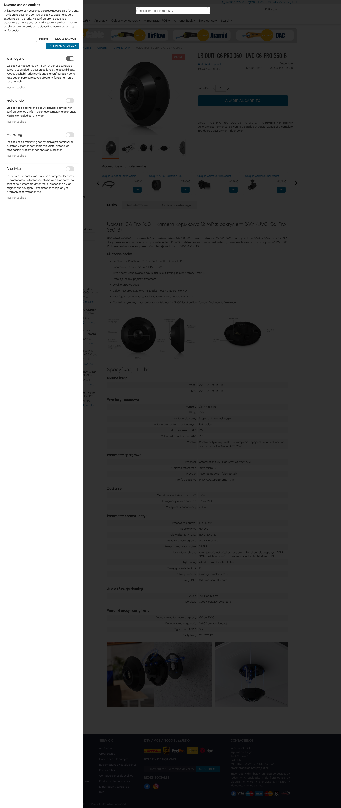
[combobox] (173, 10)
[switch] (70, 58)
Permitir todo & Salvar (57, 39)
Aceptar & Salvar (63, 46)
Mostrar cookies (16, 87)
